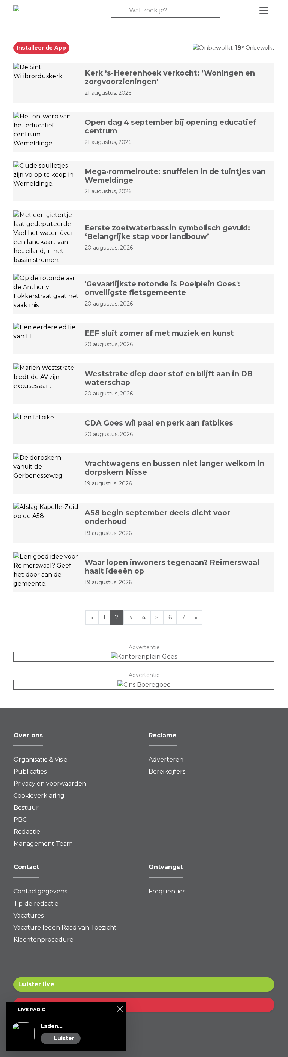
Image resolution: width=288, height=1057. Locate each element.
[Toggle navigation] (264, 10)
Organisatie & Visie (41, 759)
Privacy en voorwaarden (50, 783)
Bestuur (26, 807)
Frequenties (166, 891)
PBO (21, 819)
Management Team (43, 843)
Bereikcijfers (166, 771)
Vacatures (29, 915)
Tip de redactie (36, 903)
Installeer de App (41, 47)
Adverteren (165, 759)
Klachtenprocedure (44, 939)
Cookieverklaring (39, 795)
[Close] (120, 1009)
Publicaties (30, 771)
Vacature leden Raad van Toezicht (65, 927)
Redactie (27, 831)
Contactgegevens (40, 891)
